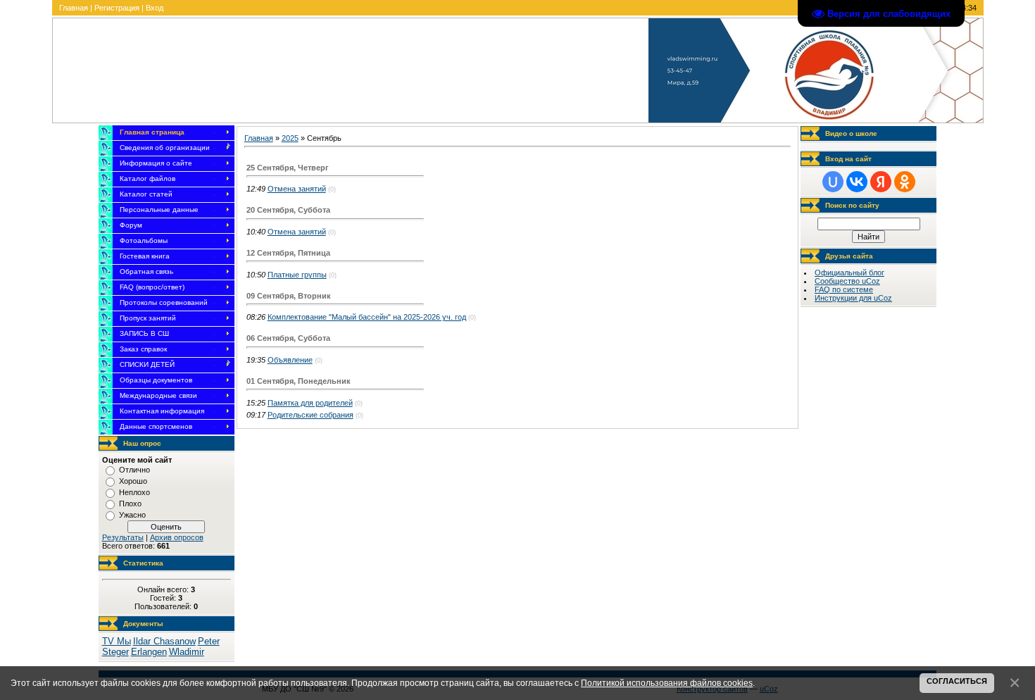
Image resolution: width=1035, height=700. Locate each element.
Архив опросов (176, 537)
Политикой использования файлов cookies (667, 682)
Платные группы (297, 274)
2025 (290, 138)
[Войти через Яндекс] (880, 181)
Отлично (134, 469)
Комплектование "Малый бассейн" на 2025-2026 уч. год (367, 317)
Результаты (123, 537)
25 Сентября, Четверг (287, 167)
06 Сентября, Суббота (288, 338)
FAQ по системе (844, 289)
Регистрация (116, 8)
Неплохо (134, 492)
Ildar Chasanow (164, 641)
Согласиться (957, 681)
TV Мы (116, 641)
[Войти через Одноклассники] (904, 181)
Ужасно (132, 515)
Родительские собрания (310, 415)
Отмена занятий (297, 189)
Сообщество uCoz (847, 281)
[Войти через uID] (832, 181)
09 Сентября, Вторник (288, 296)
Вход (154, 8)
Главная (73, 8)
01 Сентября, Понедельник (298, 381)
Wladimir (186, 651)
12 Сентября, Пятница (288, 253)
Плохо (130, 503)
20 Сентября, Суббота (288, 210)
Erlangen (149, 651)
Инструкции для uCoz (853, 298)
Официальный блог (849, 272)
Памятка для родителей (310, 403)
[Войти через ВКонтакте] (856, 181)
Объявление (290, 360)
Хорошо (133, 481)
